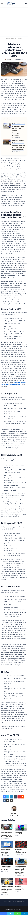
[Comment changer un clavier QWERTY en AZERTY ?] (7, 861)
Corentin (9, 59)
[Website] (11, 816)
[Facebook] (4, 796)
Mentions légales (7, 901)
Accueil (8, 38)
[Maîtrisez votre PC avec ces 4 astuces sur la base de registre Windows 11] (7, 844)
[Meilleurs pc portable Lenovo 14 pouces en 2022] (21, 881)
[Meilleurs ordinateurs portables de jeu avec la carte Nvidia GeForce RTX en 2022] (7, 827)
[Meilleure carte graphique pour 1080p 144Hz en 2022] (21, 844)
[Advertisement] (14, 22)
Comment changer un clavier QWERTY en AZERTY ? (6, 868)
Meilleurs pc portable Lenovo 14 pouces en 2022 (19, 888)
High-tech (13, 38)
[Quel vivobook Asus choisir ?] (21, 827)
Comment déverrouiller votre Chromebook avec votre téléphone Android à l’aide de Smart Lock (7, 889)
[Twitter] (7, 796)
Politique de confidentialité (18, 901)
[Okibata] (9, 3)
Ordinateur (19, 38)
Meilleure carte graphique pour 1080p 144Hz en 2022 (20, 851)
